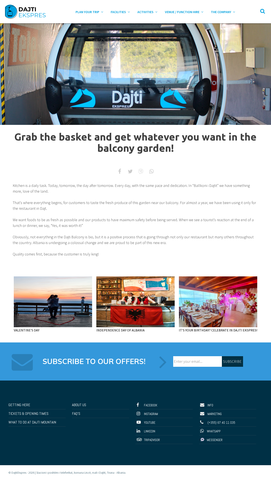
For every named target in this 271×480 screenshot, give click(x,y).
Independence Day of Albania (120, 330)
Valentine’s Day (26, 330)
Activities (145, 12)
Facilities (119, 12)
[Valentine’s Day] (53, 301)
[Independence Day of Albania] (135, 301)
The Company (221, 12)
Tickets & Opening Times (28, 413)
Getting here (19, 404)
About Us (79, 404)
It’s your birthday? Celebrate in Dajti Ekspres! (218, 330)
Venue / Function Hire (182, 12)
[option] (135, 74)
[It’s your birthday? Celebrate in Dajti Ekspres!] (218, 301)
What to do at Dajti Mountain (32, 422)
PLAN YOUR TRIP (88, 12)
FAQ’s (76, 413)
